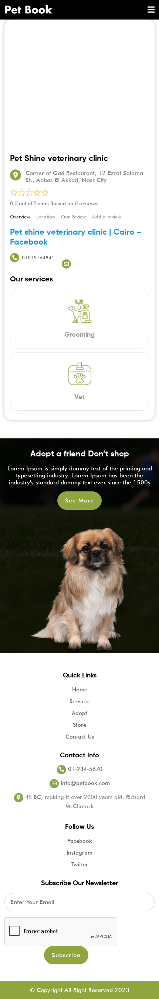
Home (79, 689)
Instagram (79, 852)
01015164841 (38, 257)
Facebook (79, 841)
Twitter (79, 864)
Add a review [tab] (106, 217)
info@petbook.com (84, 783)
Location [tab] (45, 217)
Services (79, 701)
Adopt (79, 713)
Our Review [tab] (73, 217)
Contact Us (79, 736)
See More (79, 500)
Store (79, 725)
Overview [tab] (20, 217)
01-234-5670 (84, 769)
